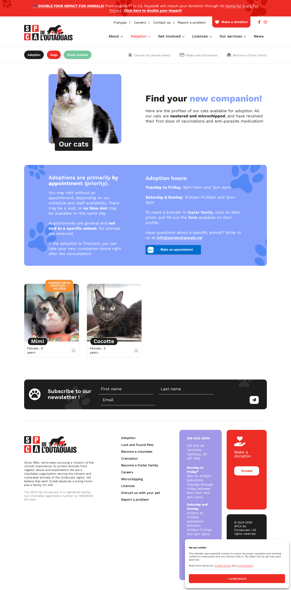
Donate (246, 471)
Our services (231, 36)
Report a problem (192, 22)
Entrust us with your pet (140, 493)
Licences (200, 36)
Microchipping (132, 479)
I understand (237, 578)
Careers (140, 22)
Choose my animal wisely (152, 55)
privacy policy (245, 565)
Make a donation (235, 22)
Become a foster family (250, 55)
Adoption (138, 36)
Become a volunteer (137, 451)
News (259, 36)
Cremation (129, 458)
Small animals (77, 55)
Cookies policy (222, 565)
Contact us (162, 22)
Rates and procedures (202, 55)
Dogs (53, 55)
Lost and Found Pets (137, 445)
